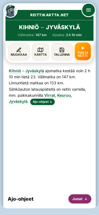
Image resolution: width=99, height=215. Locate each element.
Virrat (49, 95)
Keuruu (64, 95)
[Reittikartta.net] (10, 10)
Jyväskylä (34, 70)
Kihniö (15, 70)
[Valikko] (88, 10)
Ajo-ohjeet (42, 102)
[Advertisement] (49, 147)
